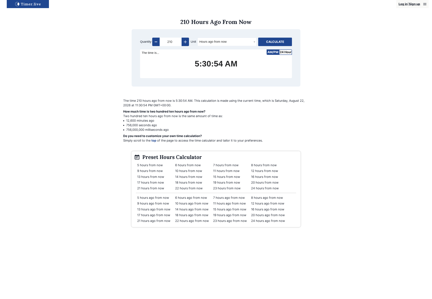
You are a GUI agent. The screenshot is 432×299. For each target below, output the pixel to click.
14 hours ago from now (192, 209)
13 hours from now (150, 177)
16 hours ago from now (267, 209)
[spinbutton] (171, 42)
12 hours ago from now (267, 203)
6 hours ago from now (191, 197)
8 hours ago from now (267, 197)
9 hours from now (150, 171)
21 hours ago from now (153, 221)
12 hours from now (264, 171)
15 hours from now (226, 177)
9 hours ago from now (153, 203)
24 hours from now (265, 188)
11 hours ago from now (229, 203)
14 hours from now (188, 177)
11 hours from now (226, 171)
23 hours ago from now (230, 221)
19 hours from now (226, 182)
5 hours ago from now (153, 197)
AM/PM (272, 52)
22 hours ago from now (192, 221)
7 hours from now (226, 165)
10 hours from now (188, 171)
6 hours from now (188, 165)
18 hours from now (188, 182)
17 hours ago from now (153, 215)
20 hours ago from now (268, 215)
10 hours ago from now (191, 203)
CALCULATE (275, 42)
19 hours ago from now (229, 215)
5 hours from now (150, 165)
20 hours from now (265, 182)
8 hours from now (264, 165)
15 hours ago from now (229, 209)
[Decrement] (156, 42)
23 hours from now (227, 188)
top (153, 140)
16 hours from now (264, 177)
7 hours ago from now (229, 197)
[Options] (425, 4)
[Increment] (185, 42)
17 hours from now (150, 182)
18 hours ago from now (191, 215)
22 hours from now (189, 188)
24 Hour (285, 52)
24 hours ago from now (268, 221)
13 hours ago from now (153, 209)
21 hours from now (150, 188)
